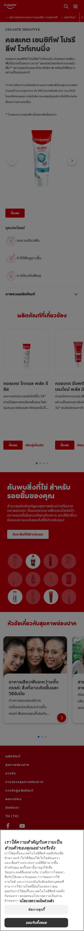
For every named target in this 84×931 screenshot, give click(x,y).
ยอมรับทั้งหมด (36, 922)
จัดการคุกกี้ (36, 909)
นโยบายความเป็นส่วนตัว (37, 900)
